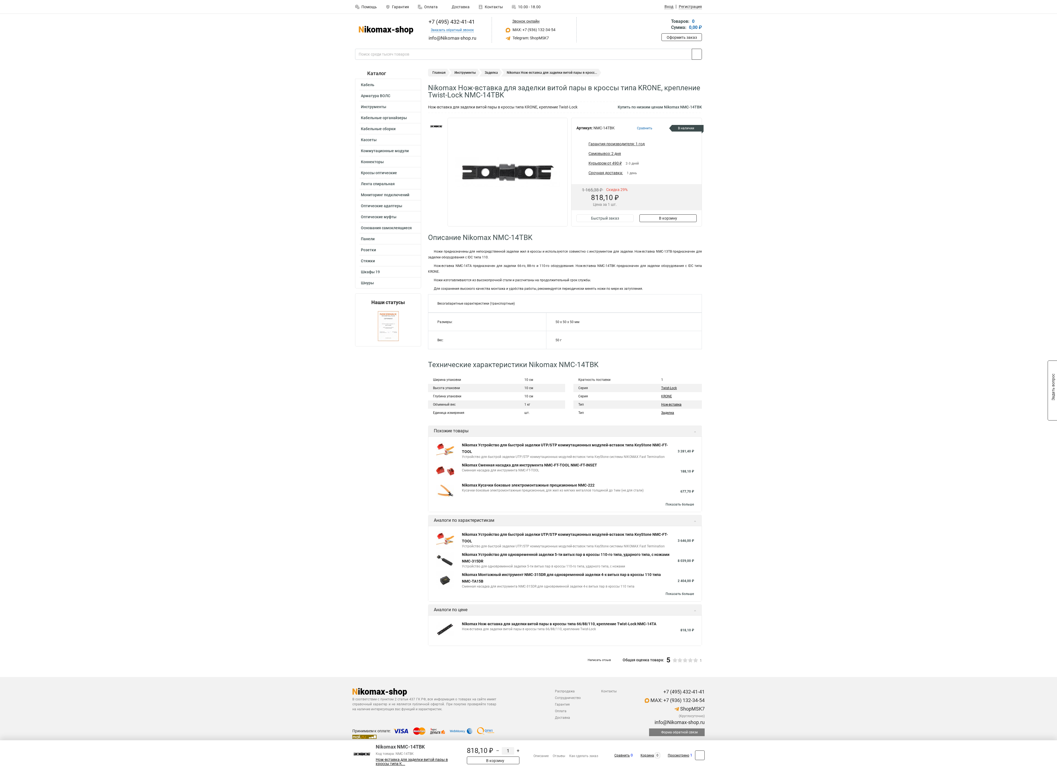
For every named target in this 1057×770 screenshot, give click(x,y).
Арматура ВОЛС (375, 96)
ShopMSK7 (692, 709)
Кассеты (369, 140)
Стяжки (368, 261)
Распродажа (565, 691)
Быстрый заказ (605, 218)
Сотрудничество (568, 698)
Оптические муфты (378, 217)
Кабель (367, 85)
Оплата (431, 7)
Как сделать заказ (583, 756)
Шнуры (367, 283)
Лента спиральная (378, 184)
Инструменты (373, 107)
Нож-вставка (671, 404)
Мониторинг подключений (385, 195)
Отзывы (559, 756)
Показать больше (680, 504)
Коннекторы (372, 162)
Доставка (460, 7)
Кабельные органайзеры (384, 118)
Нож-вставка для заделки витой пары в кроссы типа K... (412, 762)
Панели (368, 239)
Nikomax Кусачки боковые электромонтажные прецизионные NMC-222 (528, 485)
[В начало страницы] (700, 755)
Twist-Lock (669, 388)
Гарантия (400, 7)
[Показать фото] (436, 126)
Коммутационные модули (385, 151)
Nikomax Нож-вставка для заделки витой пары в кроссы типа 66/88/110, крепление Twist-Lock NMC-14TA (559, 624)
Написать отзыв (599, 660)
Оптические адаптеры (381, 206)
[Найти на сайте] (697, 54)
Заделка (491, 73)
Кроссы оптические (379, 173)
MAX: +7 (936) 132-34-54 (533, 30)
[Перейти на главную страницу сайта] (386, 30)
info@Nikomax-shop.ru (679, 722)
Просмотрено (678, 755)
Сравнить (622, 755)
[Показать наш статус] (388, 325)
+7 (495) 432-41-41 (451, 21)
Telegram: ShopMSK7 (530, 38)
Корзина (647, 755)
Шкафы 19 (370, 272)
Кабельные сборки (378, 129)
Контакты (494, 7)
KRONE (666, 396)
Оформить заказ (682, 37)
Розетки (368, 250)
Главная (439, 73)
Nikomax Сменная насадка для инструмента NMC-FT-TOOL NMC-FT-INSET (529, 465)
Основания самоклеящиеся (386, 228)
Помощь (369, 7)
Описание (541, 756)
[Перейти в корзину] (665, 25)
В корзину (668, 218)
